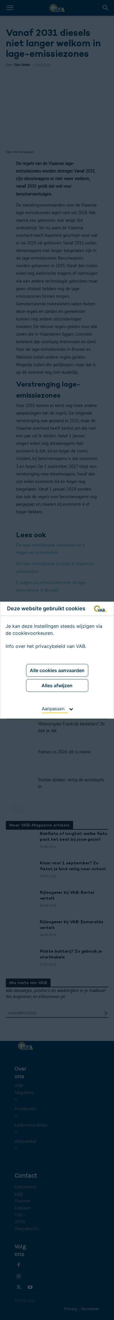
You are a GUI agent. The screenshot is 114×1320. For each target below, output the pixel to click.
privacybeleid (50, 646)
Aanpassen (53, 708)
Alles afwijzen (57, 685)
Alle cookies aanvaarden (57, 670)
